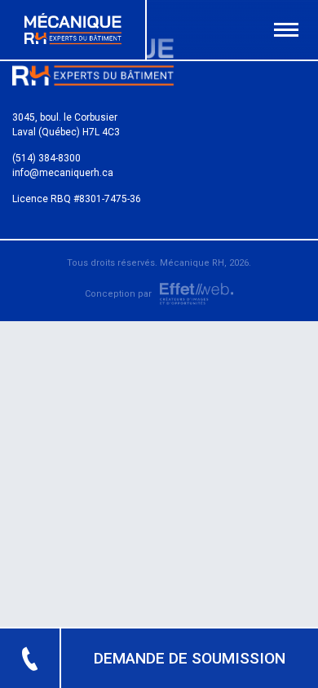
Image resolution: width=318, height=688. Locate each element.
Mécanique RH (192, 263)
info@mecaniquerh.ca (62, 173)
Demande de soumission (189, 658)
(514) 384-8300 (46, 158)
